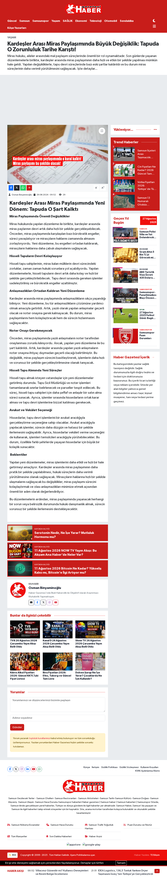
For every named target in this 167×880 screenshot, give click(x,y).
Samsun (24, 21)
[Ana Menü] (154, 26)
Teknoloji (95, 21)
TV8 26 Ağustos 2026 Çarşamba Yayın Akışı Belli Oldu (23, 643)
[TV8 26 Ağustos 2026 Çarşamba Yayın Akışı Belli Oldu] (25, 629)
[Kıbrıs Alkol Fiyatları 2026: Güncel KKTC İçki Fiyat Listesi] (25, 661)
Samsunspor (40, 21)
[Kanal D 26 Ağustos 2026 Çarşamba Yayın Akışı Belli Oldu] (58, 629)
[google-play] (91, 844)
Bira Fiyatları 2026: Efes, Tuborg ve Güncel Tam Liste (57, 675)
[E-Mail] (31, 602)
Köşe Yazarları (16, 28)
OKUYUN (109, 863)
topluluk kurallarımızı (40, 738)
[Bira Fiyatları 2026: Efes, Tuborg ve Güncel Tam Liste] (58, 661)
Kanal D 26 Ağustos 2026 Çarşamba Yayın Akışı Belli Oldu (56, 643)
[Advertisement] (83, 99)
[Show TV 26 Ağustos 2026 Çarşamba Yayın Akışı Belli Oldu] (90, 629)
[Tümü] (155, 129)
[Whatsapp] (39, 769)
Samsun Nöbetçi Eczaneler (25, 825)
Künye (87, 767)
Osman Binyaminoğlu (22, 195)
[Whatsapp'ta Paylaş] (23, 187)
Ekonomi (81, 21)
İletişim (95, 767)
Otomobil (110, 21)
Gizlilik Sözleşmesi (129, 767)
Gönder (17, 727)
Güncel (12, 21)
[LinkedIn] (27, 769)
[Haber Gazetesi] (83, 8)
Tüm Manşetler (19, 836)
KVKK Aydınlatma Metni (147, 771)
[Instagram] (49, 602)
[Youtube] (55, 602)
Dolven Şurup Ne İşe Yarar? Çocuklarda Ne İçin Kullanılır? (88, 675)
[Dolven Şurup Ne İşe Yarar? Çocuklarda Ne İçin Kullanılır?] (90, 661)
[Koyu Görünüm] (154, 21)
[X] (16, 769)
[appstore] (74, 844)
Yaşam (56, 21)
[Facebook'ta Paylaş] (11, 187)
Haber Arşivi (95, 836)
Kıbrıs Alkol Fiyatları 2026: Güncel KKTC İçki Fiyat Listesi (24, 675)
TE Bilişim (155, 855)
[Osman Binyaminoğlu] (18, 590)
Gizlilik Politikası (109, 767)
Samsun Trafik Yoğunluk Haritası (99, 827)
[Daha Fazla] (29, 187)
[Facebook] (37, 602)
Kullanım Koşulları (149, 767)
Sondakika (127, 21)
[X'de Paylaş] (17, 187)
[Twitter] (43, 602)
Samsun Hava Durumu (62, 825)
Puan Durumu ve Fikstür (140, 825)
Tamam (121, 863)
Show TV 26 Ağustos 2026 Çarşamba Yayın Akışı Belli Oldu (88, 643)
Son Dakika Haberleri (61, 836)
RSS (14, 855)
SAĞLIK (68, 21)
